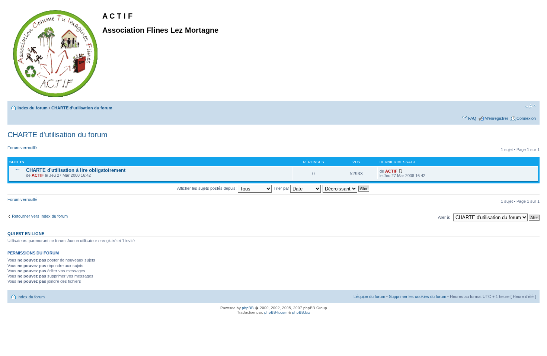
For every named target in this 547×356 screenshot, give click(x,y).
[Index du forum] (55, 52)
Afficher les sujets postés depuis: (207, 188)
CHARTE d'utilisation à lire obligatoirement (75, 170)
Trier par (282, 188)
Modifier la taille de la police (530, 106)
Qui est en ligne (25, 233)
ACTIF (38, 175)
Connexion (526, 118)
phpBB (248, 308)
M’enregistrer (496, 118)
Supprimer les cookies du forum (417, 296)
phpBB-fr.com (275, 312)
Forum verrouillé (22, 147)
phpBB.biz (301, 312)
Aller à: (444, 217)
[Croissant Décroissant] (346, 188)
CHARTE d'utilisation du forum (81, 108)
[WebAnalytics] (15, 320)
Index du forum (32, 108)
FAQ (472, 118)
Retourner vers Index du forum (40, 216)
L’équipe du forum (369, 296)
